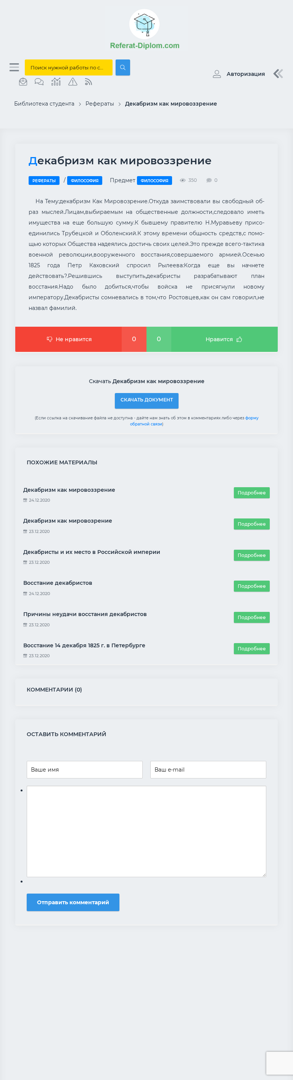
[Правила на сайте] (72, 81)
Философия (84, 180)
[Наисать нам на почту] (23, 81)
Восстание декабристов (57, 582)
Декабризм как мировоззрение (69, 489)
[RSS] (88, 81)
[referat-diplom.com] (146, 49)
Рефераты (44, 180)
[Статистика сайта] (56, 81)
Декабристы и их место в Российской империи (91, 552)
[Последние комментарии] (39, 81)
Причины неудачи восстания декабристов (85, 614)
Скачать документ (147, 400)
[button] (237, 74)
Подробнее (252, 493)
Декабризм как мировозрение (67, 520)
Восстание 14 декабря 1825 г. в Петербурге (84, 645)
